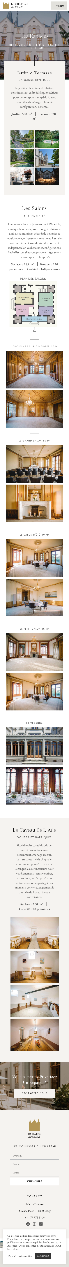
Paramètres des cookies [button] (20, 1256)
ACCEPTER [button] (43, 1255)
